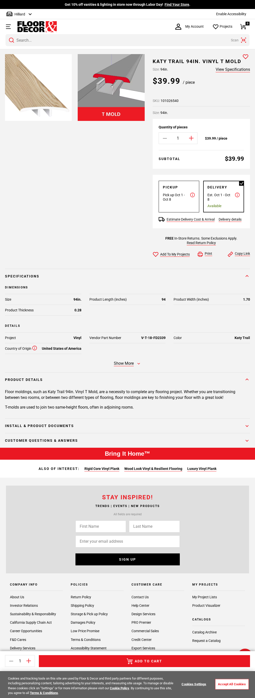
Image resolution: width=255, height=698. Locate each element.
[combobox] (127, 40)
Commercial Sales (145, 631)
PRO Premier (141, 622)
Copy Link (242, 254)
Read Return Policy (201, 243)
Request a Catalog (206, 641)
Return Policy (81, 597)
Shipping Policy (82, 606)
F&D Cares (18, 640)
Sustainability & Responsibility (33, 614)
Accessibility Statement (89, 648)
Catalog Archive (204, 632)
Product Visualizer (206, 606)
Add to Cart (148, 661)
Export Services (143, 648)
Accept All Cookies (232, 684)
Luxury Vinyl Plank (201, 469)
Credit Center (141, 640)
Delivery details (230, 219)
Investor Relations (24, 606)
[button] (7, 27)
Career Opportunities (26, 631)
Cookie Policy (119, 688)
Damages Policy (83, 622)
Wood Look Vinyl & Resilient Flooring (153, 469)
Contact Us (140, 597)
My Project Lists (204, 597)
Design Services (143, 614)
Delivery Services (22, 648)
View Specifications (233, 69)
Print (208, 254)
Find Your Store (177, 4)
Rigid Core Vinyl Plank (101, 469)
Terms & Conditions (86, 640)
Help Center (140, 606)
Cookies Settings (194, 684)
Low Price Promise (85, 631)
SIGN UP (127, 559)
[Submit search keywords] (11, 40)
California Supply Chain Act (31, 622)
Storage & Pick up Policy (89, 614)
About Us (17, 597)
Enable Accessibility (231, 14)
